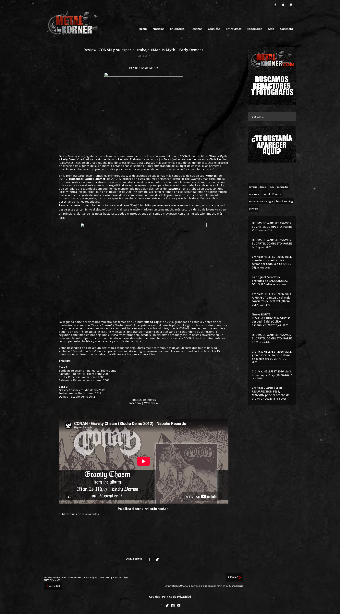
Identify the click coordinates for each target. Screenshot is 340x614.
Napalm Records (117, 159)
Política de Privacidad (176, 596)
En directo (177, 29)
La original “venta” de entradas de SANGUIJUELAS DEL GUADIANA (270, 280)
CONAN (185, 156)
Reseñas (196, 29)
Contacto (286, 29)
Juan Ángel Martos (146, 68)
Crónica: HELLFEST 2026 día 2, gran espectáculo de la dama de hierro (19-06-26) (272, 355)
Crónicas (214, 29)
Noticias (158, 29)
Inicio (143, 29)
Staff (271, 29)
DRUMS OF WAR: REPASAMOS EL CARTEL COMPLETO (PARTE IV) (272, 243)
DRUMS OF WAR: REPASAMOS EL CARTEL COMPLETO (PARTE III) (272, 338)
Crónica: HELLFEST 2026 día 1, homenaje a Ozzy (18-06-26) (272, 373)
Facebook (135, 403)
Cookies (154, 596)
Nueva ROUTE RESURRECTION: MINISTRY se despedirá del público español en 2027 (271, 320)
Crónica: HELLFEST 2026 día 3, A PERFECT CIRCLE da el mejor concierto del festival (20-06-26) (272, 299)
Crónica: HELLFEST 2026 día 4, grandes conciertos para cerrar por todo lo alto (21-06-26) (272, 262)
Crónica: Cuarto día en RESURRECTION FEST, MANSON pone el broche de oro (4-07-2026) (270, 393)
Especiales (254, 29)
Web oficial (151, 403)
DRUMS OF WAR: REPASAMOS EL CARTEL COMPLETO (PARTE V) (272, 226)
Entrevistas (233, 29)
